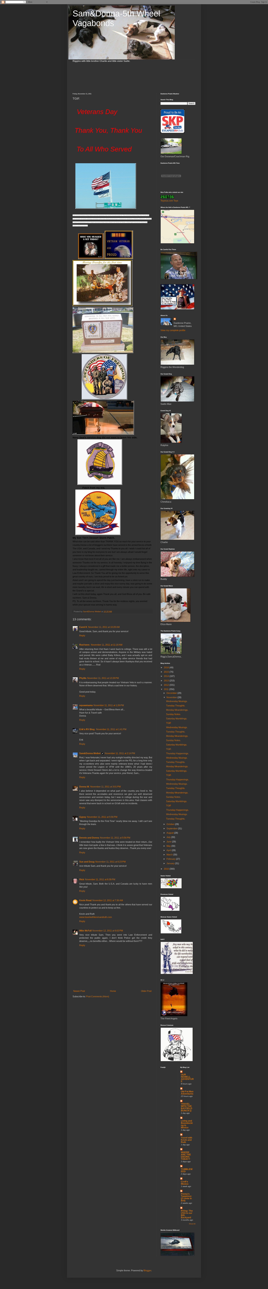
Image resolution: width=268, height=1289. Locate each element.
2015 (166, 672)
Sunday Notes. (173, 714)
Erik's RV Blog (87, 729)
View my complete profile (173, 330)
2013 (166, 680)
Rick (81, 879)
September (172, 828)
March (170, 854)
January (171, 863)
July (169, 837)
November (172, 697)
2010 (166, 869)
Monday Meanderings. (177, 710)
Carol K (83, 627)
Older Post (146, 991)
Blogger (147, 1270)
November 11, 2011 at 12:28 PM (103, 678)
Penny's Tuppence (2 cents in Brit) (186, 1197)
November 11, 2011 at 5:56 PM (102, 817)
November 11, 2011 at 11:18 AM (106, 645)
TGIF (168, 723)
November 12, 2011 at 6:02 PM (107, 930)
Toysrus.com (167, 201)
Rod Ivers (84, 645)
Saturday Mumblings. (176, 718)
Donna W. (84, 786)
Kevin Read (85, 900)
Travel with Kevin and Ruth (186, 1140)
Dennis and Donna (89, 838)
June (169, 841)
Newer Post (79, 991)
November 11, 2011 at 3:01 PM (105, 786)
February (171, 859)
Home (113, 991)
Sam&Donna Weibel (89, 753)
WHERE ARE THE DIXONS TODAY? (186, 1155)
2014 (166, 676)
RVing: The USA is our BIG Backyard (187, 1214)
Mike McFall (85, 930)
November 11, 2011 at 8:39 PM (100, 879)
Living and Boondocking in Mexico (187, 1124)
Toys (176, 201)
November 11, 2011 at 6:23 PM (110, 862)
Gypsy (82, 817)
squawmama (86, 705)
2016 (166, 667)
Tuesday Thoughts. (175, 705)
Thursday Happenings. (177, 753)
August (170, 833)
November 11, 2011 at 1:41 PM (111, 729)
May (169, 846)
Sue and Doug (86, 862)
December (172, 693)
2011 (166, 689)
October (171, 824)
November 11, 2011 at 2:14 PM (120, 753)
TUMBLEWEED (186, 1170)
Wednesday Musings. (176, 701)
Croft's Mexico (184, 1182)
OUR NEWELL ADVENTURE (187, 1078)
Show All (192, 1224)
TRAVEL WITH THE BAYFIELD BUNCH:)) (186, 1107)
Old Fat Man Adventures (187, 1092)
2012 (166, 685)
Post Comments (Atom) (97, 996)
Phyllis (82, 678)
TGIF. (168, 749)
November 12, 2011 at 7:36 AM (107, 900)
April (169, 850)
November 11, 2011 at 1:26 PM (109, 705)
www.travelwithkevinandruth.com (95, 917)
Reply (82, 635)
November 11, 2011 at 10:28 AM (104, 627)
